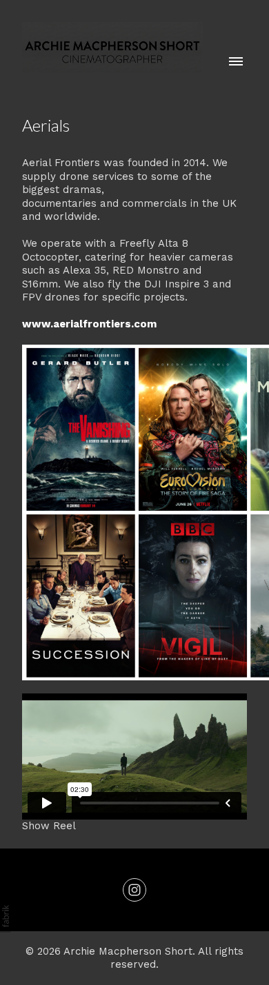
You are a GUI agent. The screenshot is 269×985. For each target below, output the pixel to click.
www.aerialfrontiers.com (89, 324)
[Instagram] (134, 890)
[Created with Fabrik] (5, 916)
